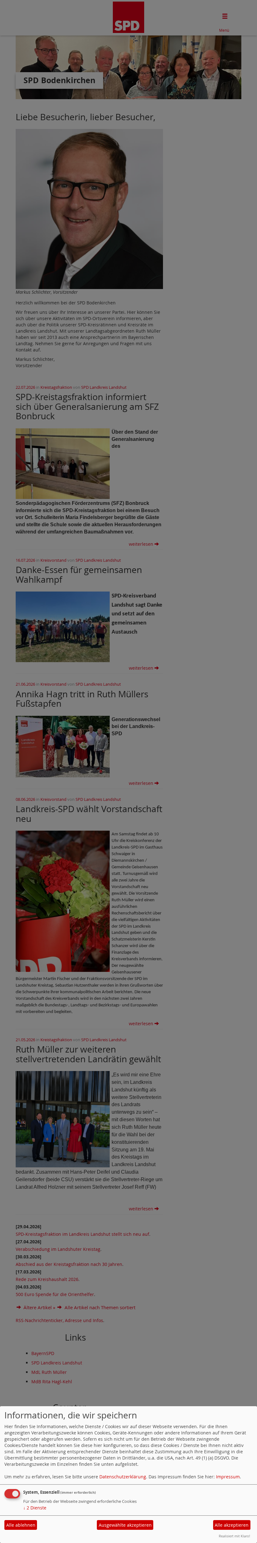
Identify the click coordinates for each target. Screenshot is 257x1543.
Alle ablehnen (20, 1525)
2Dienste (34, 1508)
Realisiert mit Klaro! (234, 1536)
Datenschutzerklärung (122, 1477)
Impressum (228, 1477)
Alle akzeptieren (232, 1525)
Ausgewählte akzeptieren (125, 1525)
